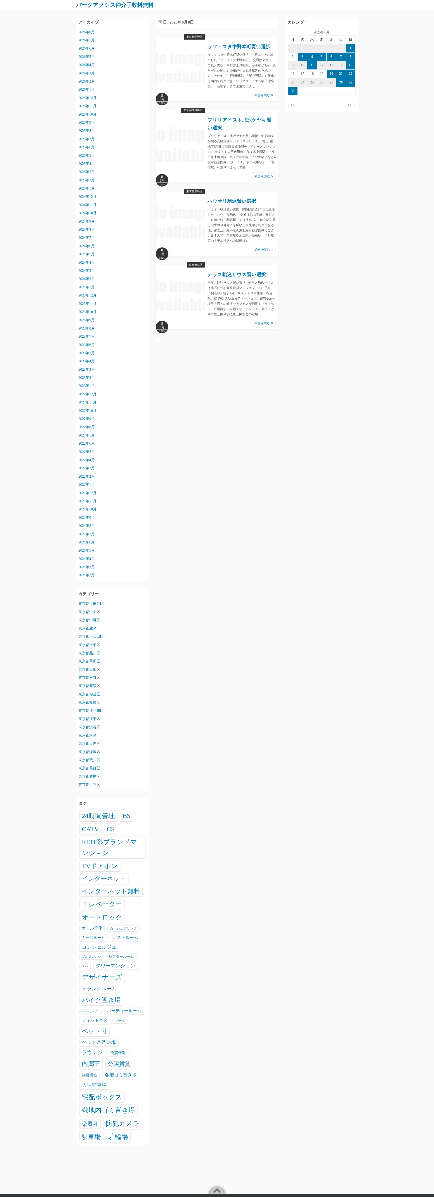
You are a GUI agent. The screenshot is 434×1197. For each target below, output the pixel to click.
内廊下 (91, 1063)
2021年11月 (87, 501)
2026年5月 (86, 57)
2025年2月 (86, 180)
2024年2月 (86, 279)
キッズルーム (93, 938)
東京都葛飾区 (89, 768)
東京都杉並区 (89, 694)
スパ (85, 966)
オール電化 (92, 928)
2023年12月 (87, 295)
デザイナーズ (102, 977)
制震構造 (89, 1075)
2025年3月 (86, 172)
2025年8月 (86, 131)
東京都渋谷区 (89, 727)
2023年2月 (86, 377)
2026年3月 (86, 73)
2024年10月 (87, 213)
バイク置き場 (101, 1000)
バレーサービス (90, 1011)
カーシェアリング (123, 928)
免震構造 (118, 1053)
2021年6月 (86, 542)
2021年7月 (86, 534)
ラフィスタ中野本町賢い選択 (239, 46)
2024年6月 (86, 246)
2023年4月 (86, 361)
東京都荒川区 (89, 760)
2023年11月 (87, 304)
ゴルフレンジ (91, 956)
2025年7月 (86, 139)
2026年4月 (86, 65)
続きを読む (263, 95)
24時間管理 (98, 815)
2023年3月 (86, 369)
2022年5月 (86, 452)
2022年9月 (86, 419)
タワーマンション (115, 965)
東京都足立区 (89, 785)
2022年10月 (87, 410)
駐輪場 (118, 1136)
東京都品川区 (89, 653)
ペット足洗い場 (99, 1042)
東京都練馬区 (89, 752)
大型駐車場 (94, 1085)
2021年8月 (86, 526)
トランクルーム (99, 988)
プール (120, 1020)
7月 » (351, 105)
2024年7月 (86, 237)
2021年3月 (86, 567)
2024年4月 (86, 262)
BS (126, 815)
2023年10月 (87, 312)
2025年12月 (87, 98)
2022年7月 (86, 435)
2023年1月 (86, 386)
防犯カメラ (122, 1123)
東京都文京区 (89, 678)
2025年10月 (87, 114)
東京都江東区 (89, 719)
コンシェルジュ (99, 947)
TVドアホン (100, 866)
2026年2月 (86, 81)
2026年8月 (86, 32)
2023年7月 (86, 336)
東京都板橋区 (89, 702)
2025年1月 (86, 188)
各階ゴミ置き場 (121, 1074)
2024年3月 (86, 271)
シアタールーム (121, 956)
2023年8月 (86, 328)
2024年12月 (87, 197)
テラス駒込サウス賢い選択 (237, 274)
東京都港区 (87, 735)
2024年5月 (86, 254)
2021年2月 (86, 575)
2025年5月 (86, 155)
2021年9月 (86, 517)
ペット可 (94, 1031)
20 (331, 74)
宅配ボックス (102, 1097)
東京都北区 (196, 264)
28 (341, 82)
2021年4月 (86, 559)
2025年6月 (86, 147)
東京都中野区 (194, 36)
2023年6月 (86, 345)
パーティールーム (124, 1010)
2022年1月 (86, 484)
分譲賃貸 (119, 1064)
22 (350, 74)
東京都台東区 (89, 645)
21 (341, 74)
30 (293, 91)
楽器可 (90, 1124)
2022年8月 (86, 427)
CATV (90, 829)
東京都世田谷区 (193, 110)
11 (312, 65)
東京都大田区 (89, 669)
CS (111, 829)
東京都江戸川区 (91, 711)
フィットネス (95, 1020)
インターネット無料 (111, 891)
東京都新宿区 (89, 686)
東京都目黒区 (89, 743)
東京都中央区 (89, 612)
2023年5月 (86, 353)
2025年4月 (86, 164)
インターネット (104, 878)
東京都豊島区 (194, 191)
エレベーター (102, 904)
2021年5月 (86, 550)
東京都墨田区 (89, 661)
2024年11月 (87, 205)
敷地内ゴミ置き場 (108, 1110)
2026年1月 (86, 89)
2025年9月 (86, 122)
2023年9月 (86, 320)
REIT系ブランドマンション (109, 847)
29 (350, 82)
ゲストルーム (125, 937)
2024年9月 (86, 221)
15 (350, 65)
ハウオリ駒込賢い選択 (232, 201)
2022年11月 (87, 402)
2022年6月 (86, 443)
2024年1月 (86, 287)
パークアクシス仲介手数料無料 (114, 5)
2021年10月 (87, 509)
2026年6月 (86, 48)
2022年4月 (86, 460)
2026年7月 (86, 40)
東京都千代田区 (91, 636)
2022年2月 (86, 476)
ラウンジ (92, 1052)
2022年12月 (87, 394)
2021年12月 (87, 493)
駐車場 (91, 1136)
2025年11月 (87, 106)
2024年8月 (86, 229)
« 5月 (292, 105)
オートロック (102, 917)
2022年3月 (86, 468)
